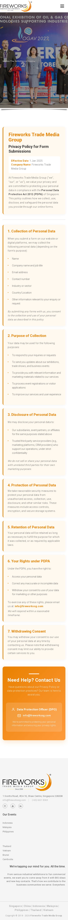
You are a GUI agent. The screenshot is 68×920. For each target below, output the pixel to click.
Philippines (8, 831)
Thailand (7, 846)
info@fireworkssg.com (29, 606)
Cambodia (8, 859)
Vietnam (7, 850)
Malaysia (7, 827)
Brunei (6, 855)
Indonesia (8, 823)
